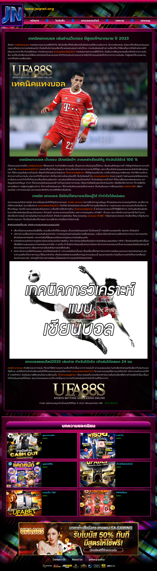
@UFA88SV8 (111, 403)
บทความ (119, 20)
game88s (47, 464)
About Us (77, 559)
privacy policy (97, 559)
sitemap (145, 20)
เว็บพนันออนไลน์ (124, 464)
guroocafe (48, 435)
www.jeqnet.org (39, 8)
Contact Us (59, 559)
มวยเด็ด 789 (49, 492)
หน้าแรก (34, 20)
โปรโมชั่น (60, 20)
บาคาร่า (120, 435)
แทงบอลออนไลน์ (90, 20)
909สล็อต (121, 492)
